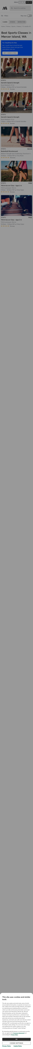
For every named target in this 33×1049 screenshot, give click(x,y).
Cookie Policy (18, 1046)
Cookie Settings (16, 1043)
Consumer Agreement (18, 1033)
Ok (16, 1039)
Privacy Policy (14, 1034)
